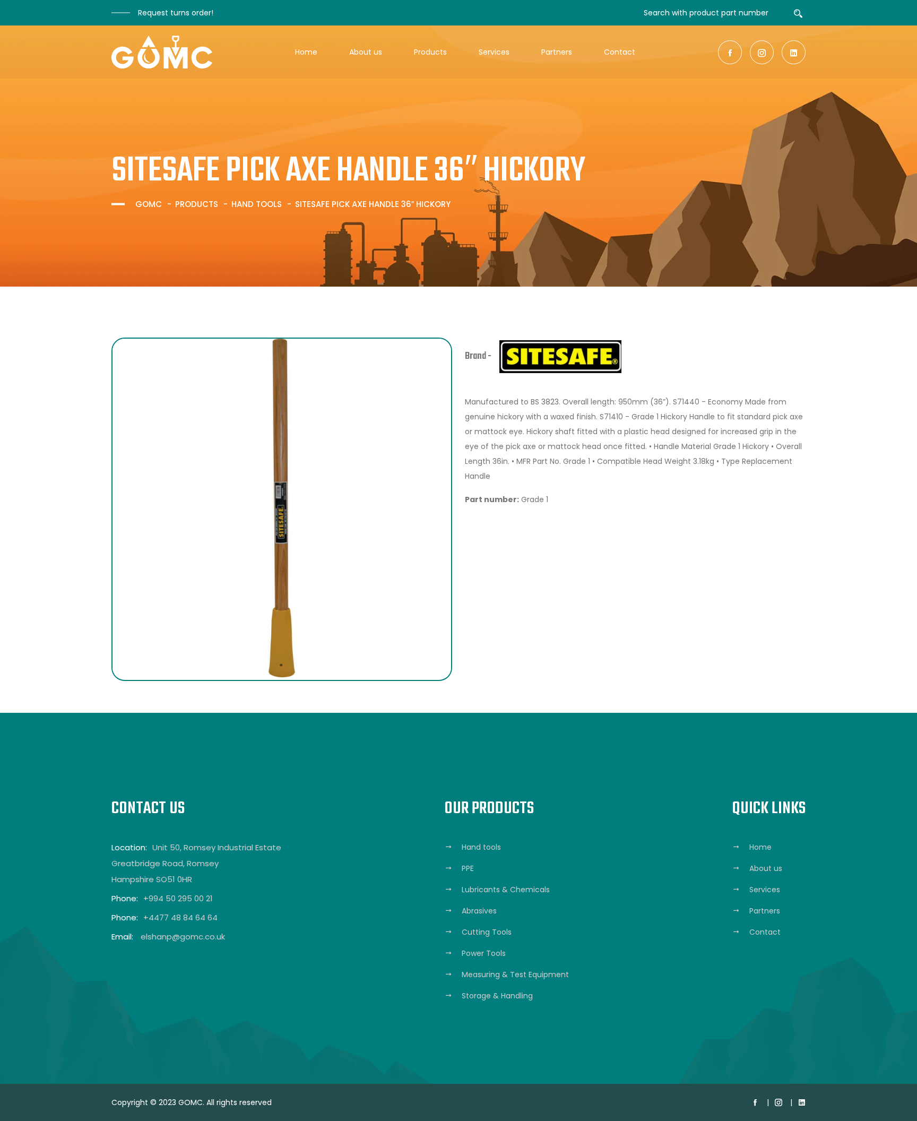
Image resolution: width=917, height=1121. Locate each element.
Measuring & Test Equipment (515, 974)
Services (494, 52)
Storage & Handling (497, 995)
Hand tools (256, 204)
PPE (468, 868)
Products (430, 52)
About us (365, 52)
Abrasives (479, 911)
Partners (556, 52)
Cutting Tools (487, 932)
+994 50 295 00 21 (178, 898)
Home (306, 52)
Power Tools (484, 953)
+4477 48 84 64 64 (180, 917)
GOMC (148, 204)
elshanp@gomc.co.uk (183, 936)
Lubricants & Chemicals (506, 889)
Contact (619, 52)
